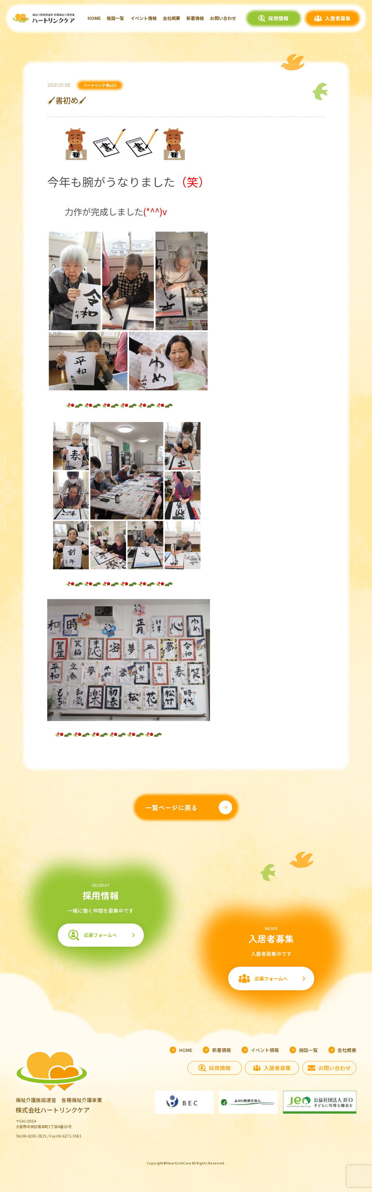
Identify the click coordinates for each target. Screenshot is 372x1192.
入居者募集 (338, 18)
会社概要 (171, 18)
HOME (94, 18)
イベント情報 (143, 18)
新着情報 (195, 18)
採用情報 (278, 18)
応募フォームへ (100, 934)
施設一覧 (115, 18)
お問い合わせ (223, 18)
